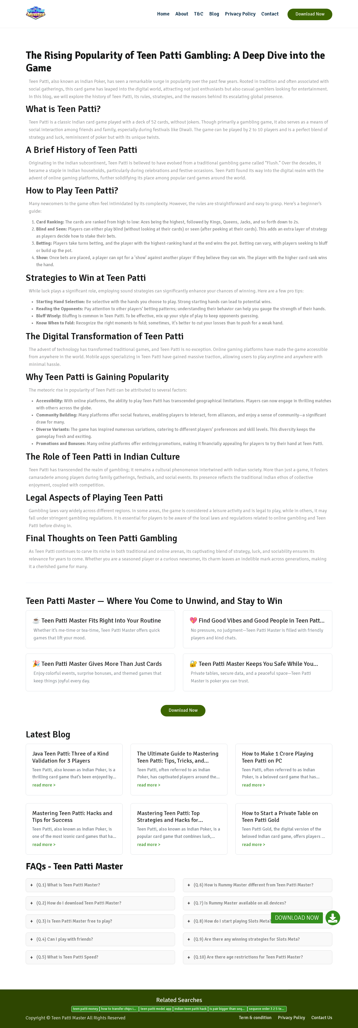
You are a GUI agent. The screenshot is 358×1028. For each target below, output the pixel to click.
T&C (198, 14)
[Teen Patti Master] (61, 13)
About (181, 14)
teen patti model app (155, 1009)
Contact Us (321, 1017)
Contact (270, 14)
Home (163, 14)
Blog (214, 14)
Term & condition (255, 1017)
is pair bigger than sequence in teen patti (228, 1009)
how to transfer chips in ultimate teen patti (120, 1009)
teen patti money (85, 1009)
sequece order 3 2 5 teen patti (268, 1009)
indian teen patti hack (191, 1009)
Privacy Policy (240, 14)
